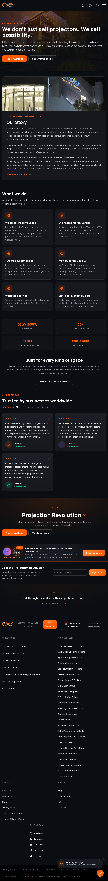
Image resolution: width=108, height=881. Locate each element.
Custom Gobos (9, 667)
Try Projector (50, 624)
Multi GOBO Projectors (13, 653)
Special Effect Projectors (70, 668)
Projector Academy (67, 753)
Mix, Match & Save (66, 685)
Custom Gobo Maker (68, 714)
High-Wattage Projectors (70, 657)
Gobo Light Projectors (68, 702)
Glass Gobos (64, 719)
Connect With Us (66, 796)
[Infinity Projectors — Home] (7, 5)
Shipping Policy (80, 869)
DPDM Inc (62, 807)
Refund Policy (49, 869)
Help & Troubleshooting (69, 764)
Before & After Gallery (68, 697)
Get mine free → (94, 553)
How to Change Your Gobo (71, 747)
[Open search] (83, 6)
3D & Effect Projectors (68, 725)
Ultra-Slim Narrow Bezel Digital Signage (21, 674)
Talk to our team (41, 532)
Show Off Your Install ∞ (69, 770)
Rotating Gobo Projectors (70, 708)
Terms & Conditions (12, 813)
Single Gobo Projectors (13, 660)
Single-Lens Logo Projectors (71, 646)
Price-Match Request (68, 691)
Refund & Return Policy (13, 818)
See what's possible (43, 58)
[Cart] (97, 6)
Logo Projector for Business (71, 736)
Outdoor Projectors (11, 681)
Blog (60, 790)
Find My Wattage (14, 58)
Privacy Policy (8, 807)
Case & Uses (8, 796)
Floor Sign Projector (67, 742)
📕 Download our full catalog (83, 625)
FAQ (59, 801)
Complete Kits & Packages (70, 680)
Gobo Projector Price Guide (71, 730)
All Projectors (8, 688)
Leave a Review (65, 776)
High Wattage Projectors (14, 646)
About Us (6, 790)
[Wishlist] (90, 6)
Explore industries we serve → (54, 381)
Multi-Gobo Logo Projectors (71, 651)
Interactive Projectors (68, 674)
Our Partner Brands (67, 759)
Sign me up (97, 572)
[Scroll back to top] (100, 873)
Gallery (5, 801)
